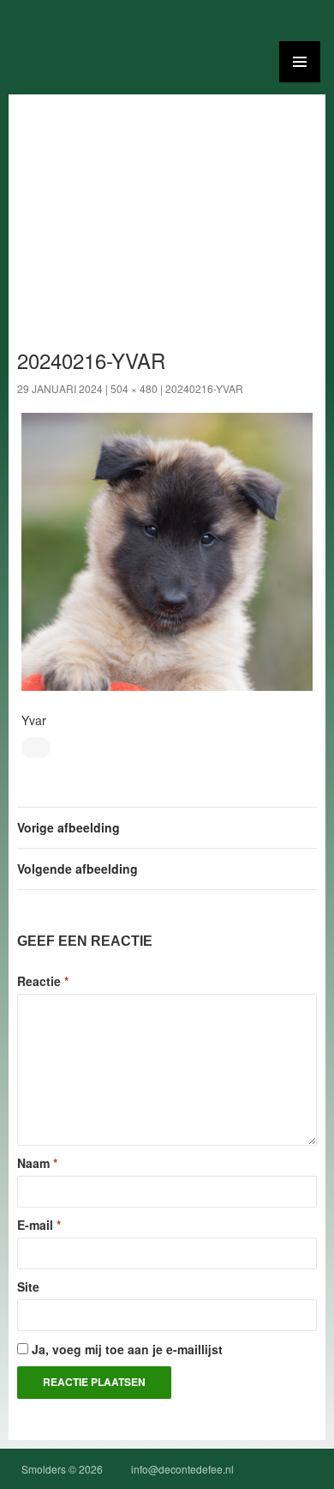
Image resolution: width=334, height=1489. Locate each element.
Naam (37, 1162)
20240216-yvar (204, 388)
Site (28, 1286)
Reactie (43, 981)
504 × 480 (134, 388)
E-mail (39, 1224)
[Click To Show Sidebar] (299, 61)
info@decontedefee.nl (182, 1469)
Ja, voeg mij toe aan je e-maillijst (125, 1349)
